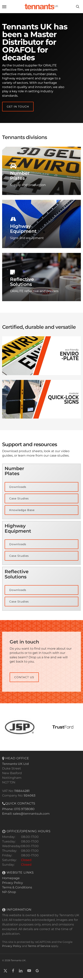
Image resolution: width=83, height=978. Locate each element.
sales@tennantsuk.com (31, 813)
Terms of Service (39, 945)
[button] (4, 6)
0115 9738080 (24, 809)
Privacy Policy (12, 883)
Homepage (11, 878)
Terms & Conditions (17, 887)
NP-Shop (9, 892)
